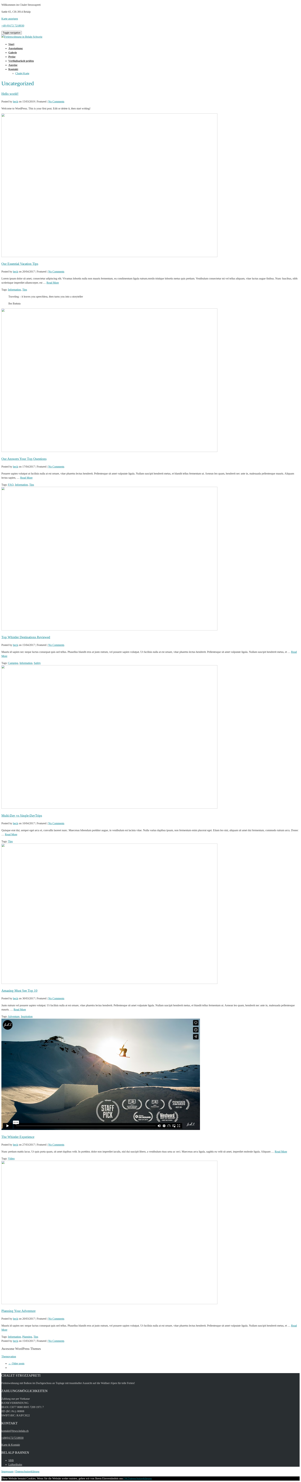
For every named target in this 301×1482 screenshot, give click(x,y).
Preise (12, 56)
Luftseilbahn (15, 1464)
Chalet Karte (22, 73)
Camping (13, 663)
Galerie (12, 52)
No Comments (56, 101)
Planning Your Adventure (18, 1311)
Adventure (14, 1016)
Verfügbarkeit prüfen (21, 60)
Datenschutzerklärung (27, 1471)
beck (15, 101)
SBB (11, 1460)
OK (126, 1478)
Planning (27, 1336)
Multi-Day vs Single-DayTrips (21, 815)
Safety (37, 663)
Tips (24, 289)
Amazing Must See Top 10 (19, 990)
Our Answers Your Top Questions (24, 459)
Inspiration (27, 1016)
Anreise (12, 65)
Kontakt (13, 69)
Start (11, 44)
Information (14, 289)
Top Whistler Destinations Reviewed (25, 637)
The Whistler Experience (17, 1137)
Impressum (7, 1471)
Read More (53, 282)
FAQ (11, 484)
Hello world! (9, 94)
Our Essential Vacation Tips (19, 264)
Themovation (8, 1356)
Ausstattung (15, 48)
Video (11, 1158)
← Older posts (16, 1363)
